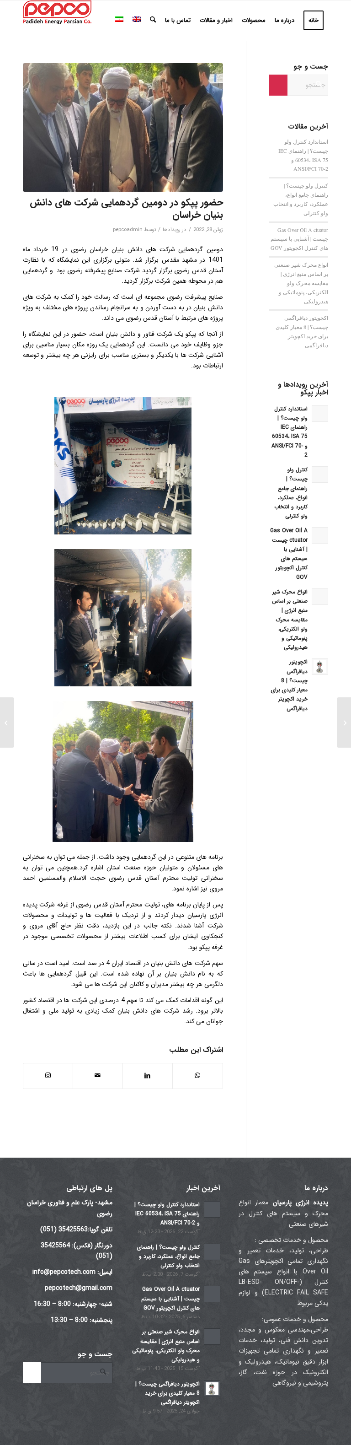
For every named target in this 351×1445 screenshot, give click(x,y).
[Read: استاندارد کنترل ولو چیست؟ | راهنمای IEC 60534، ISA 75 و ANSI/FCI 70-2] (320, 413)
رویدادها (172, 230)
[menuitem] (313, 20)
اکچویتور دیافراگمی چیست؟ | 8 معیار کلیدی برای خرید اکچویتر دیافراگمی (167, 1393)
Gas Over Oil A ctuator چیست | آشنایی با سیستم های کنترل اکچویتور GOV (299, 239)
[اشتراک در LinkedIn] (147, 1075)
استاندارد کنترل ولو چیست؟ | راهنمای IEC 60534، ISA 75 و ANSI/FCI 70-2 (167, 1214)
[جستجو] (152, 20)
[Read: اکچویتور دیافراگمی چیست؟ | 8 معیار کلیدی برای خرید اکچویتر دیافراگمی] (320, 666)
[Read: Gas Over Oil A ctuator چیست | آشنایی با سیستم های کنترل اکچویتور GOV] (320, 535)
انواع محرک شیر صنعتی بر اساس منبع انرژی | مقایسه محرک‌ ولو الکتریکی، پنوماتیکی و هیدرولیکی (301, 282)
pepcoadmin (128, 230)
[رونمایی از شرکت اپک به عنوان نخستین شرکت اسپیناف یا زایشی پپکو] (344, 722)
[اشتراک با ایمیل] (97, 1075)
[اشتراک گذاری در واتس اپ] (198, 1075)
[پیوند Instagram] (48, 1075)
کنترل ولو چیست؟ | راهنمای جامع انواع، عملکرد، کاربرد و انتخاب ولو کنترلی (168, 1256)
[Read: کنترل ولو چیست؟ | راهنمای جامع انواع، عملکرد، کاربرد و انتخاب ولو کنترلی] (320, 474)
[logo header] (57, 20)
